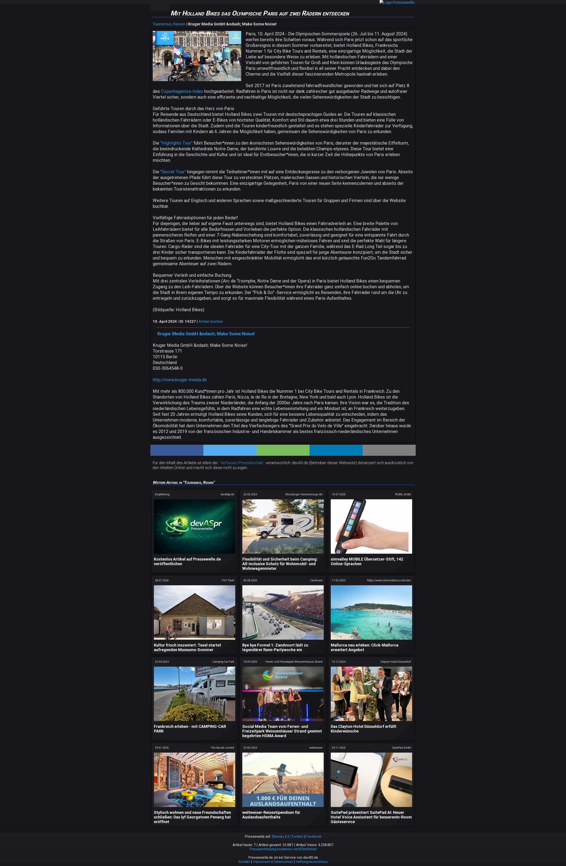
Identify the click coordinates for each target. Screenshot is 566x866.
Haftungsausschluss (312, 862)
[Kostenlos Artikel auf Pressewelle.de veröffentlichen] (194, 554)
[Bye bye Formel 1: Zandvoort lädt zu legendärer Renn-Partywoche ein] (283, 640)
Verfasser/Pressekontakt (241, 462)
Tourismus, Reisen (169, 24)
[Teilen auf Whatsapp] (283, 450)
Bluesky (278, 836)
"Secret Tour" (172, 171)
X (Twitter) (295, 836)
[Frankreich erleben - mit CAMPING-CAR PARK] (194, 721)
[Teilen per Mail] (389, 450)
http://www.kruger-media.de (180, 379)
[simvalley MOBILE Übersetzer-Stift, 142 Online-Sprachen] (371, 554)
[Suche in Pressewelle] (164, 5)
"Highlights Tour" (177, 143)
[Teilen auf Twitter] (229, 450)
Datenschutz (283, 862)
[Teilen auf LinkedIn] (336, 450)
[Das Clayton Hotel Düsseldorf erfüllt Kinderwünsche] (371, 721)
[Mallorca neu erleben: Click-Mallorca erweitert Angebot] (371, 640)
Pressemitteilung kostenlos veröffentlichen (283, 849)
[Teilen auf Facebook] (176, 450)
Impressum (262, 862)
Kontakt (244, 862)
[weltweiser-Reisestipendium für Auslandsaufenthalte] (283, 807)
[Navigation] (155, 5)
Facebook (313, 836)
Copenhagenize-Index (182, 91)
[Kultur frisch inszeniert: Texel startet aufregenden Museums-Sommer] (194, 640)
